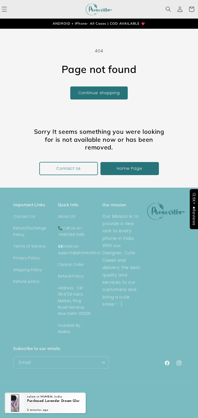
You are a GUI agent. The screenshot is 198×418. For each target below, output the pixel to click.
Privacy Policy (26, 258)
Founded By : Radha (70, 328)
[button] (168, 9)
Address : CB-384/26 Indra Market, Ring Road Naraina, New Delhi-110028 (74, 300)
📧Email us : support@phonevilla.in (79, 249)
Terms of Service (29, 246)
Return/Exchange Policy (29, 231)
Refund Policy (71, 276)
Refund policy (26, 281)
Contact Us (68, 168)
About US (67, 216)
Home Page (129, 168)
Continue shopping (99, 93)
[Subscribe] (103, 362)
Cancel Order (71, 264)
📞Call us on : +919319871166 (71, 231)
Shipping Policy (27, 269)
